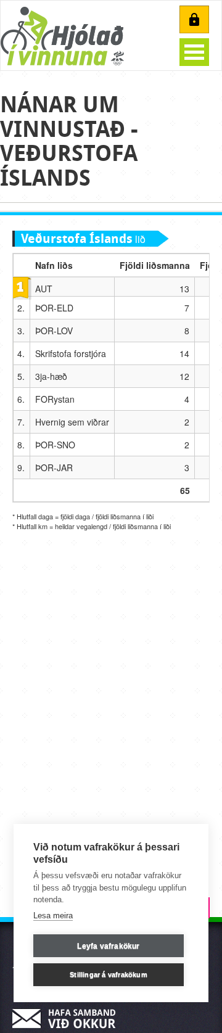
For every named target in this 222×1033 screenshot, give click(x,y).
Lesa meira (53, 915)
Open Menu (194, 52)
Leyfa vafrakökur (108, 946)
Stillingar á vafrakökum (108, 974)
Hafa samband (67, 1018)
